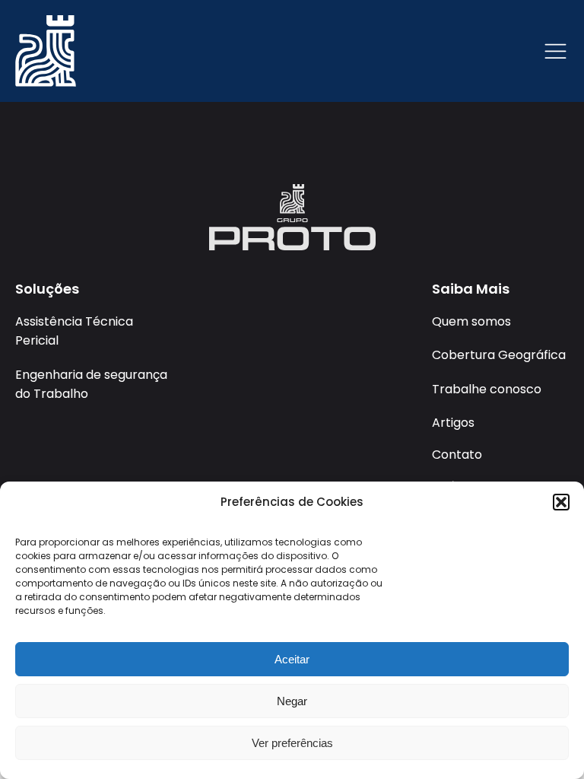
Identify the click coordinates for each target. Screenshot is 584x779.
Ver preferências (292, 742)
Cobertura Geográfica (499, 355)
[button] (561, 502)
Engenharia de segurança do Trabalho (91, 384)
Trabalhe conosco (486, 389)
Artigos (453, 422)
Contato (457, 454)
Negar (292, 701)
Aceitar (292, 659)
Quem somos (471, 321)
